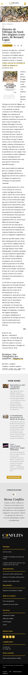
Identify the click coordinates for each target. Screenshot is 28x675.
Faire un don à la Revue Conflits (12, 658)
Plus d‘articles (14, 477)
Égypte (9, 369)
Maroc (12, 369)
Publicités (5, 673)
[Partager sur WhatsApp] (21, 45)
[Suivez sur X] (7, 637)
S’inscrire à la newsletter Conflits (12, 590)
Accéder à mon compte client (11, 581)
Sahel (19, 369)
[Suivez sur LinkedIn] (10, 637)
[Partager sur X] (15, 45)
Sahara (15, 369)
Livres (3, 26)
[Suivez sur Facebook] (4, 637)
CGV (10, 671)
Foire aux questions (8, 601)
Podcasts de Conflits (9, 615)
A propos (5, 671)
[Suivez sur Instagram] (13, 637)
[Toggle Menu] (2, 4)
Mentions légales (17, 671)
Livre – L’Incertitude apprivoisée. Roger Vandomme (17, 447)
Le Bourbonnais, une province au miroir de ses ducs (17, 417)
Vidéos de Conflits (8, 618)
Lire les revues (7, 552)
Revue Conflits (7, 42)
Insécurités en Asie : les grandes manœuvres (17, 387)
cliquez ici (18, 358)
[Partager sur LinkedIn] (18, 45)
